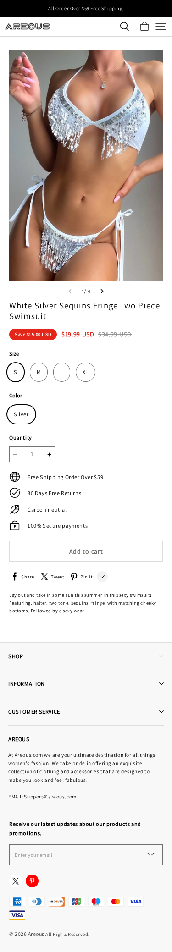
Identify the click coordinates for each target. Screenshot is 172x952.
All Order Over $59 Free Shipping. (85, 8)
